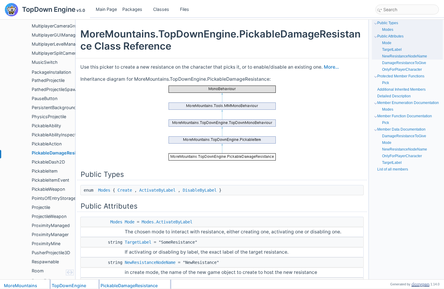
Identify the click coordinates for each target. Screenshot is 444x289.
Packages (132, 9)
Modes (104, 190)
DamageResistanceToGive (404, 63)
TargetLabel (138, 242)
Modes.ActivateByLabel (167, 221)
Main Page (106, 9)
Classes (161, 9)
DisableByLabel (200, 190)
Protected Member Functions (400, 76)
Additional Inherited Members (401, 89)
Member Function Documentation (404, 116)
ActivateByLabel (157, 190)
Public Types (387, 23)
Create (124, 190)
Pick (385, 83)
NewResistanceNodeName (150, 262)
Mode (129, 221)
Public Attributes (390, 36)
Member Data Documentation (401, 129)
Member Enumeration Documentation (408, 103)
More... (331, 67)
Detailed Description (394, 96)
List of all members (392, 169)
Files (184, 9)
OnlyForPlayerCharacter (402, 69)
